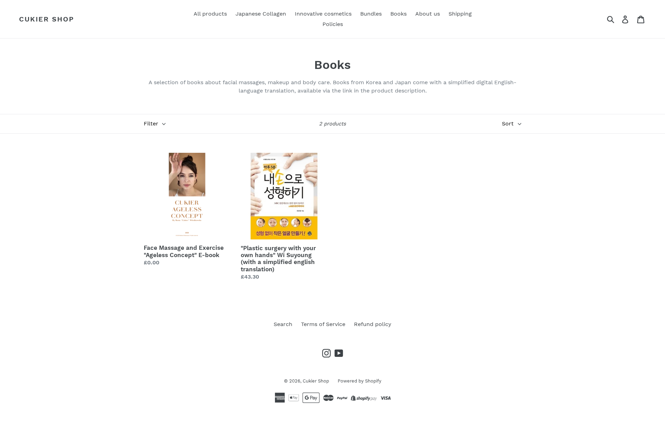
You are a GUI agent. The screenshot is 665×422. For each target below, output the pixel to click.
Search (283, 324)
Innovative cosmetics (323, 13)
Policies (332, 24)
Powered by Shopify (359, 381)
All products (210, 13)
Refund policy (372, 324)
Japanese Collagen (261, 13)
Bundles (371, 13)
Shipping (460, 13)
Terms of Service (323, 324)
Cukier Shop (46, 19)
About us (427, 13)
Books (398, 13)
